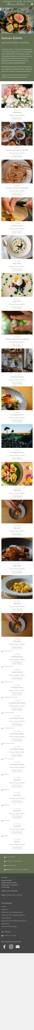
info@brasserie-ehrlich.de (11, 1)
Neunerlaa (17, 780)
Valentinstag (17, 112)
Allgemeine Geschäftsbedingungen (12, 912)
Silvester (17, 842)
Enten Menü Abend (17, 718)
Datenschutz (5, 923)
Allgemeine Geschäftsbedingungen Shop (13, 921)
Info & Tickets (17, 119)
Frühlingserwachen (17, 377)
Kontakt (3, 906)
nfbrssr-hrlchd (14, 895)
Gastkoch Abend (17, 226)
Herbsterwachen (17, 657)
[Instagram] (11, 947)
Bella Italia (17, 490)
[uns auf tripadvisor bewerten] (18, 947)
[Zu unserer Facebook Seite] (4, 947)
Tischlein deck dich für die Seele (17, 150)
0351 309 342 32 (28, 1)
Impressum (4, 909)
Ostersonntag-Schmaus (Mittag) (17, 339)
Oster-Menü (17, 264)
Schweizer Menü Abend (17, 703)
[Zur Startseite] (17, 4)
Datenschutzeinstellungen (9, 926)
